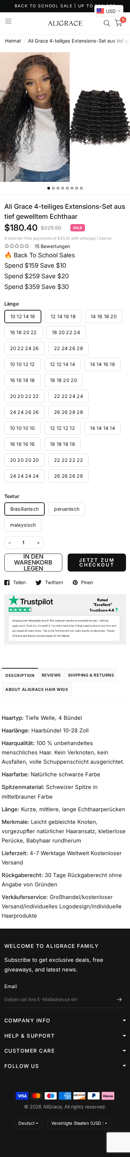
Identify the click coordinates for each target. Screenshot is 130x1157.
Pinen (87, 582)
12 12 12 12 (62, 428)
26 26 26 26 (68, 476)
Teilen (19, 582)
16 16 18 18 (22, 380)
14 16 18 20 (104, 316)
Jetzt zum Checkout (97, 562)
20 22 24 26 (24, 348)
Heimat (13, 41)
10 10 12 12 (22, 364)
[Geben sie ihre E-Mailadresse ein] (119, 999)
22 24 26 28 (68, 348)
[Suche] (106, 23)
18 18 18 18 (62, 444)
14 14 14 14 (102, 428)
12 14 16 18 (63, 316)
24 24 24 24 (24, 476)
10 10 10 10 (22, 428)
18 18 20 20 (63, 380)
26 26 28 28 (68, 412)
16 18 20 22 (23, 332)
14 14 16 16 (102, 364)
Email (10, 986)
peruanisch (66, 509)
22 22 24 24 (68, 396)
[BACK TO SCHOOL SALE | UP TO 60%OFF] (65, 6)
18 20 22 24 (66, 332)
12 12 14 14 (62, 364)
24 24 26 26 (24, 412)
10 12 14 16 (22, 316)
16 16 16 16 (22, 444)
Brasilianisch (24, 509)
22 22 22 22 (68, 460)
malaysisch (23, 525)
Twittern (54, 582)
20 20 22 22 (24, 396)
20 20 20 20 (24, 460)
